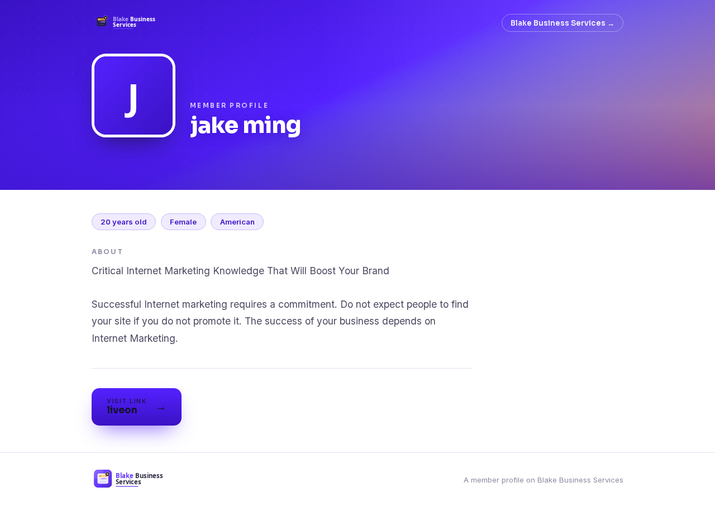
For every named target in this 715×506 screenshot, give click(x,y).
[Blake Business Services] (129, 22)
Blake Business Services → (562, 23)
